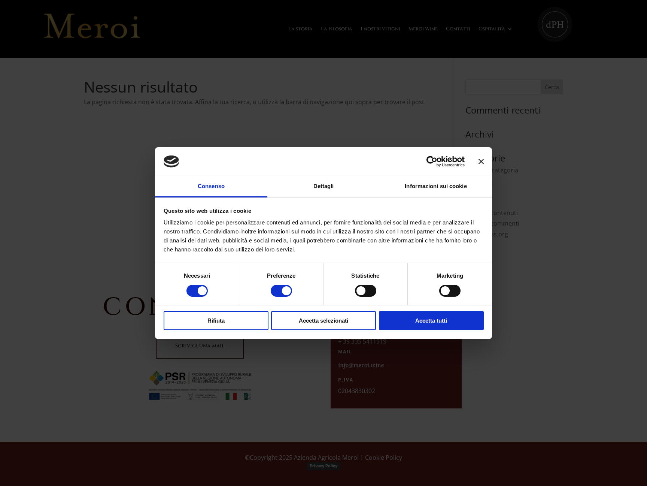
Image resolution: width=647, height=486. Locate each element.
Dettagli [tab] (323, 186)
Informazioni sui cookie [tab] (436, 186)
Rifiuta (216, 320)
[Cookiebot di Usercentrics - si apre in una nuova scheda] (432, 161)
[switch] (281, 291)
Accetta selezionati (323, 320)
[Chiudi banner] (481, 161)
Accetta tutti (431, 320)
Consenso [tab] (211, 186)
